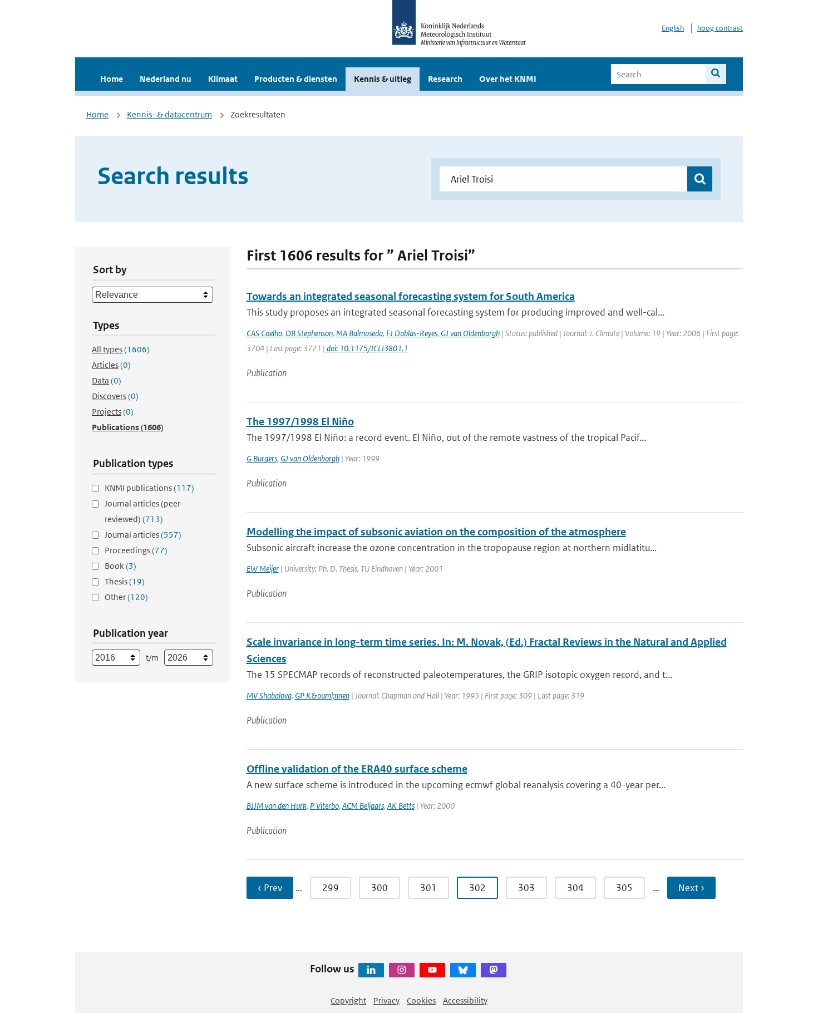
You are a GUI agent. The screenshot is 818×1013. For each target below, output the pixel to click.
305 (624, 888)
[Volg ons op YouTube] (432, 970)
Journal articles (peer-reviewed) (144, 511)
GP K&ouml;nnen (322, 695)
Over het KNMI (507, 78)
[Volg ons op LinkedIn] (371, 970)
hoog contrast (720, 28)
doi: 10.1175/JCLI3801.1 (367, 348)
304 (575, 888)
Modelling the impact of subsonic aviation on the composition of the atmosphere (436, 531)
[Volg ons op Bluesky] (463, 970)
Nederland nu (165, 78)
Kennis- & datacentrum (169, 114)
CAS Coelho (264, 333)
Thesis (125, 581)
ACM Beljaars (363, 805)
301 (428, 888)
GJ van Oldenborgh (470, 333)
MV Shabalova (269, 695)
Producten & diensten (295, 78)
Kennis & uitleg (382, 78)
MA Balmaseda (359, 333)
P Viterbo (324, 805)
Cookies (421, 1000)
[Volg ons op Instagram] (402, 970)
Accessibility (465, 1000)
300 (379, 888)
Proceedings (136, 550)
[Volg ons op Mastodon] (494, 970)
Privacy (386, 1000)
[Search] (716, 74)
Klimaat (223, 78)
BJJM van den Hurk (277, 805)
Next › (691, 888)
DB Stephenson (309, 333)
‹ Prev (270, 888)
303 (526, 888)
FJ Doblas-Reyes (411, 333)
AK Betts (401, 805)
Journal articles (143, 534)
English (673, 28)
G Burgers (262, 458)
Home (111, 78)
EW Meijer (263, 568)
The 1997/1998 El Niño (300, 421)
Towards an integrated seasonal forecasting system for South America (411, 296)
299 (330, 888)
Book (120, 565)
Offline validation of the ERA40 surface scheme (357, 769)
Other (126, 597)
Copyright (348, 1000)
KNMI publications (149, 488)
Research (445, 78)
